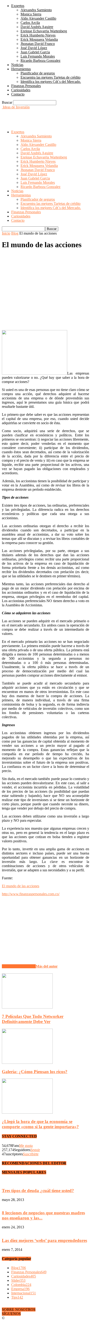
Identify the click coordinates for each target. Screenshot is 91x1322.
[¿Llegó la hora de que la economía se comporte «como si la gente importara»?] (27, 1112)
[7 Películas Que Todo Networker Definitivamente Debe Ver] (27, 1007)
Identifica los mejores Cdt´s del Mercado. (51, 82)
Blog (14, 233)
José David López (34, 48)
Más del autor (47, 966)
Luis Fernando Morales (38, 56)
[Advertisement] (39, 115)
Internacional (23, 1293)
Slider (18, 1280)
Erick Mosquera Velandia (39, 39)
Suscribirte (30, 1154)
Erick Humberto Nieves (38, 35)
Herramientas (21, 69)
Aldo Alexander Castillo (38, 18)
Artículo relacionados (19, 966)
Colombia (21, 1285)
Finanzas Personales (26, 86)
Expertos (17, 6)
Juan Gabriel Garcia (35, 52)
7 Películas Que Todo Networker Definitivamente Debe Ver (32, 1019)
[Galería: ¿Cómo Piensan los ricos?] (27, 1062)
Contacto (17, 94)
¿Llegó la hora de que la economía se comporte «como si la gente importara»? (40, 1124)
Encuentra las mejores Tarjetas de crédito (50, 77)
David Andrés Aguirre (37, 27)
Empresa (20, 1289)
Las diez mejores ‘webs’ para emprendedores (44, 1240)
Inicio (6, 233)
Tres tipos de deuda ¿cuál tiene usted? (38, 1190)
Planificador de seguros (38, 73)
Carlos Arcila (30, 23)
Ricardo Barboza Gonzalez (40, 61)
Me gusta (26, 1146)
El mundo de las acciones (20, 886)
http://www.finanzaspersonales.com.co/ (31, 894)
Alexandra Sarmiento (36, 10)
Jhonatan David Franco (38, 44)
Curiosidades (20, 90)
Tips (17, 1297)
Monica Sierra (31, 14)
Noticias (17, 65)
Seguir (35, 1150)
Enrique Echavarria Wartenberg (44, 31)
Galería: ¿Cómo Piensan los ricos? (34, 1071)
